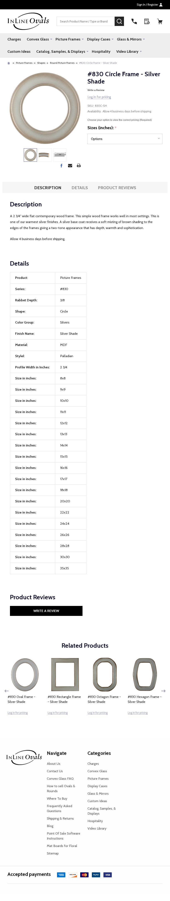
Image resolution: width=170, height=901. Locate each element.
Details (80, 187)
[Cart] (160, 21)
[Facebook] (61, 165)
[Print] (79, 165)
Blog (50, 826)
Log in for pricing (99, 97)
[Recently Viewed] (147, 21)
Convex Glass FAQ (60, 779)
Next (163, 691)
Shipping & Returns (60, 818)
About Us (53, 764)
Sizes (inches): (102, 128)
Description (47, 187)
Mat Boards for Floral (62, 846)
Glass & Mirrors (129, 39)
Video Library (127, 51)
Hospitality (101, 51)
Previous (6, 691)
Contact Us (55, 771)
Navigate (57, 753)
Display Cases (98, 39)
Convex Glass (38, 39)
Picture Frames (68, 39)
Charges (14, 39)
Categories (99, 753)
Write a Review (95, 90)
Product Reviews (117, 187)
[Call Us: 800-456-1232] (134, 21)
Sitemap (53, 853)
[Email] (70, 165)
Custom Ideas (18, 51)
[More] (51, 39)
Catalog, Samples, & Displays (60, 51)
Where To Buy (57, 798)
